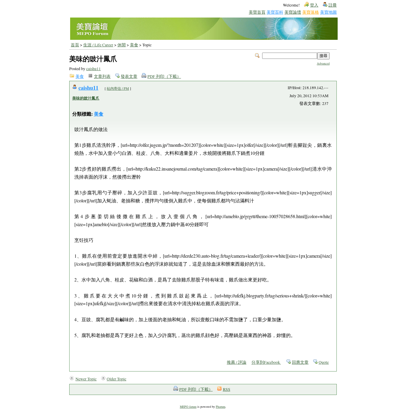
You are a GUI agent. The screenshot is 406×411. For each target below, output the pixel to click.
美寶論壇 (292, 12)
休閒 (121, 45)
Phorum (220, 406)
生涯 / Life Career (98, 45)
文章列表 (102, 76)
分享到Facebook (266, 362)
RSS (226, 389)
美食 (134, 45)
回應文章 (300, 362)
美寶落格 (310, 12)
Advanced (323, 63)
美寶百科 (275, 12)
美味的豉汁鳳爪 (85, 98)
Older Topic (116, 379)
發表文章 (129, 76)
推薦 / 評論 (236, 362)
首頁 (75, 45)
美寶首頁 (257, 12)
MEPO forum (188, 406)
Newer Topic (86, 379)
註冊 (332, 5)
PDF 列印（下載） (164, 76)
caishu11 (93, 68)
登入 (314, 5)
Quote (324, 362)
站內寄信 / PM (118, 88)
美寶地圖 (328, 12)
